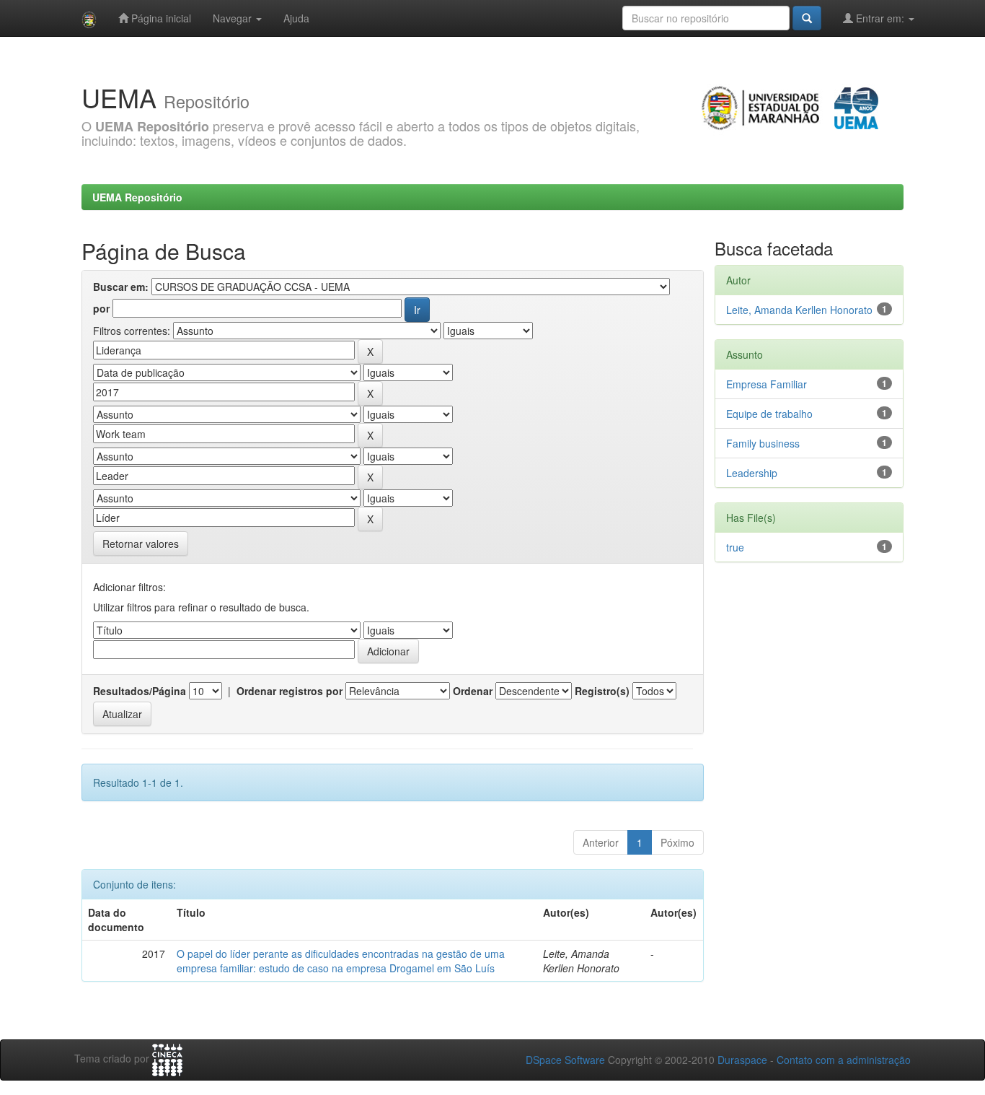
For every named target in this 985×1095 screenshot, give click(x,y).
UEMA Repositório (137, 197)
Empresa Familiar (766, 384)
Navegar (234, 18)
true (735, 547)
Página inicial (159, 18)
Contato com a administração (844, 1059)
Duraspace (742, 1059)
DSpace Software (565, 1059)
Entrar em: (880, 18)
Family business (763, 443)
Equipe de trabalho (769, 413)
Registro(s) (602, 691)
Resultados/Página (139, 691)
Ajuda (296, 18)
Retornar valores (140, 543)
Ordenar (472, 691)
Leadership (751, 473)
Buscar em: (121, 286)
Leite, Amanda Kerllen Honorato (799, 309)
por (101, 308)
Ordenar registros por (290, 691)
